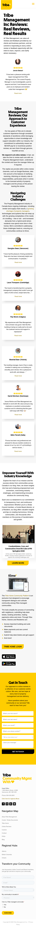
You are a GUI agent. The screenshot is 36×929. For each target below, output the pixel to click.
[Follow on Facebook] (3, 803)
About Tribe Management (9, 817)
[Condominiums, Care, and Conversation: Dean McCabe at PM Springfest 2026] (18, 532)
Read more (18, 93)
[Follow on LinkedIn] (10, 803)
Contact (4, 833)
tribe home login (13, 647)
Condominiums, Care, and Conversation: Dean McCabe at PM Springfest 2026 (18, 548)
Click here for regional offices (10, 798)
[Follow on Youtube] (14, 803)
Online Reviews (6, 826)
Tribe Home (5, 823)
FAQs (3, 836)
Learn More (18, 563)
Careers (4, 830)
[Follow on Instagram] (7, 803)
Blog (3, 839)
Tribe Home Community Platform (17, 596)
